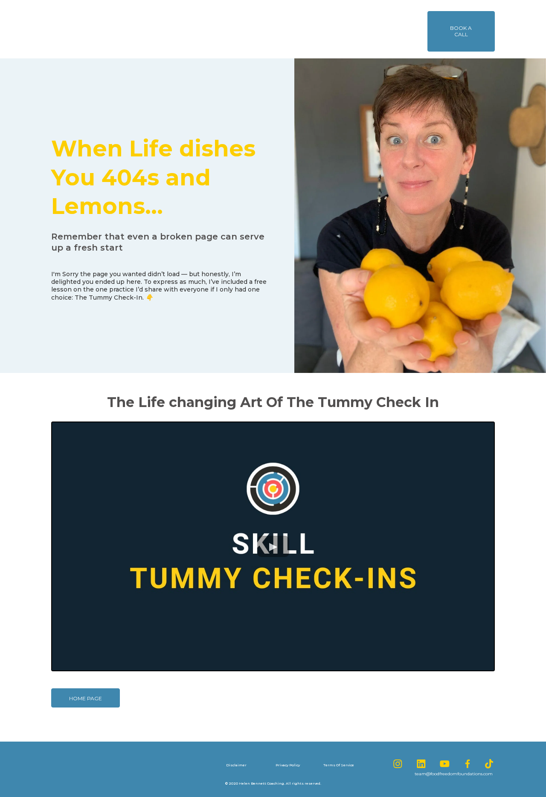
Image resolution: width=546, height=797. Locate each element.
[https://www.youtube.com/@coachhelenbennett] (440, 764)
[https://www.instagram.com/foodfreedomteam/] (393, 764)
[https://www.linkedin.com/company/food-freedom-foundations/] (417, 764)
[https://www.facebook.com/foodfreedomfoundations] (463, 764)
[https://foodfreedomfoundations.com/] (125, 29)
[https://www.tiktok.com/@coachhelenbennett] (485, 764)
